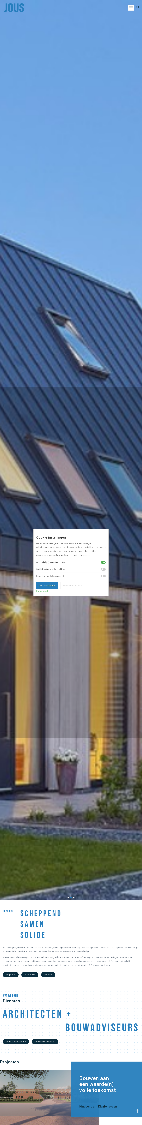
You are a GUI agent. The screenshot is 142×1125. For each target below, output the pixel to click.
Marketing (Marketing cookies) (50, 576)
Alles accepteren (47, 585)
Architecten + (37, 1014)
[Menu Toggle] (131, 8)
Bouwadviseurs (102, 1028)
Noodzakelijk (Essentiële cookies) (51, 562)
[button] (68, 897)
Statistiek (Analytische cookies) (50, 569)
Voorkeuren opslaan (72, 585)
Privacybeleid (42, 591)
